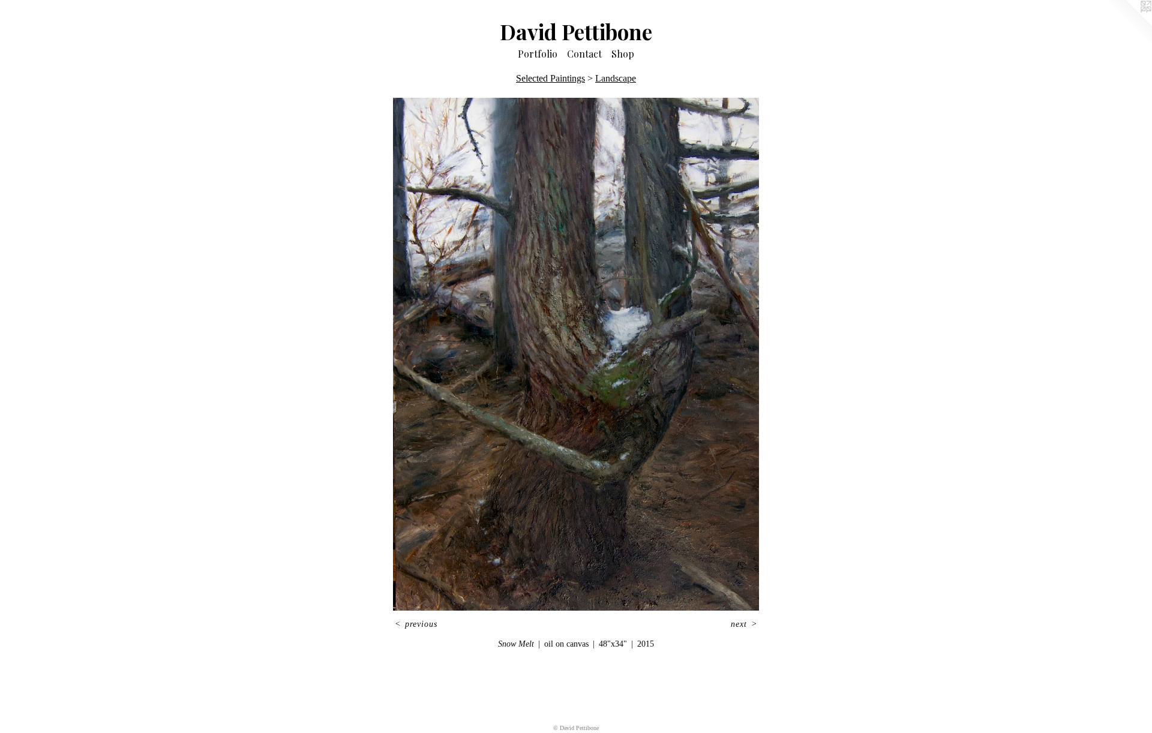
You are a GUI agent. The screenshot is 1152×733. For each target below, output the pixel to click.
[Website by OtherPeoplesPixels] (1128, 24)
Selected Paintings (550, 78)
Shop (622, 53)
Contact (584, 53)
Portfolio (537, 53)
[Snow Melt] (576, 354)
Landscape (615, 78)
